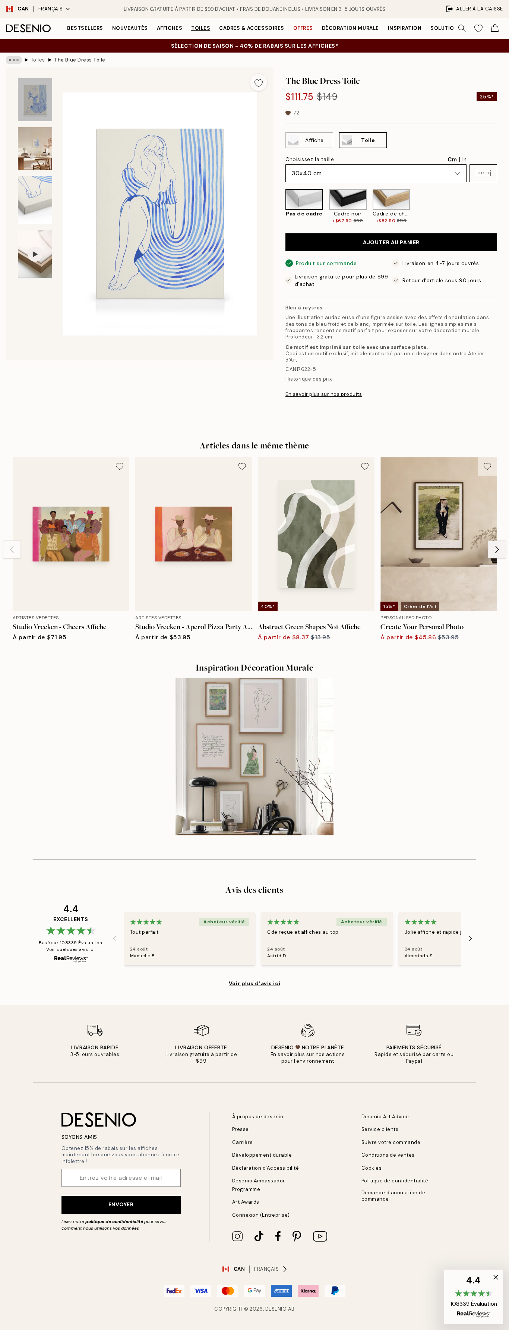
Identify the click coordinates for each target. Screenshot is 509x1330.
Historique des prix (308, 379)
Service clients (380, 1129)
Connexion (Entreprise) (261, 1215)
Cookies (371, 1168)
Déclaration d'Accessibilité (265, 1168)
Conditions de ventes (388, 1155)
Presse (240, 1129)
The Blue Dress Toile (79, 60)
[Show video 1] (35, 254)
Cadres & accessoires (251, 28)
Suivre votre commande (391, 1142)
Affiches (169, 28)
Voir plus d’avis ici (254, 983)
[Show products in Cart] (495, 28)
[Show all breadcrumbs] (14, 60)
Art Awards (245, 1202)
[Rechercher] (462, 28)
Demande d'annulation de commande (393, 1195)
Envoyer (121, 1204)
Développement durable (262, 1155)
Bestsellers (85, 28)
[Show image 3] (35, 200)
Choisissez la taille (309, 159)
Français (50, 9)
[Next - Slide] (503, 206)
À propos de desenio (258, 1116)
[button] (483, 173)
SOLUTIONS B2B (451, 28)
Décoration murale (350, 28)
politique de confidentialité (114, 1222)
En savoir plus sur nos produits (323, 394)
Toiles (200, 28)
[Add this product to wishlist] (259, 82)
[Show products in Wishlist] (478, 28)
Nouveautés (130, 28)
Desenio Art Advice (385, 1116)
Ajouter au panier (391, 242)
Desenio (276, 1309)
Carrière (242, 1142)
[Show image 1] (35, 99)
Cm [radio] (452, 159)
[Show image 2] (35, 148)
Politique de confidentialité (395, 1181)
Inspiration (405, 28)
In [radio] (464, 159)
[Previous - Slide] (279, 206)
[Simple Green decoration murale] (254, 756)
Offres (303, 28)
